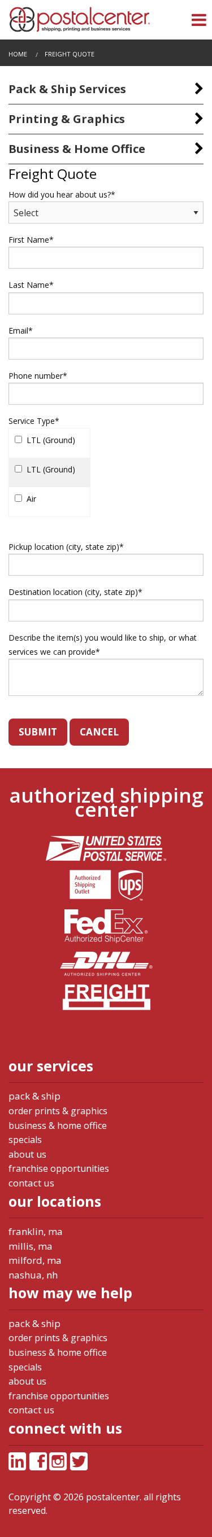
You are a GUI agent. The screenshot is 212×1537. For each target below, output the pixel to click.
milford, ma (35, 1260)
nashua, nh (33, 1274)
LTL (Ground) (51, 440)
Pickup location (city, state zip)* (66, 546)
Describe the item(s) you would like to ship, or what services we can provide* (102, 644)
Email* (20, 330)
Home (17, 54)
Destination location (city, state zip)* (75, 591)
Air (31, 498)
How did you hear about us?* (61, 194)
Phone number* (37, 375)
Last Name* (31, 284)
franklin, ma (35, 1231)
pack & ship (34, 1095)
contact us (31, 1182)
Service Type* (33, 420)
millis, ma (30, 1246)
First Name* (31, 239)
